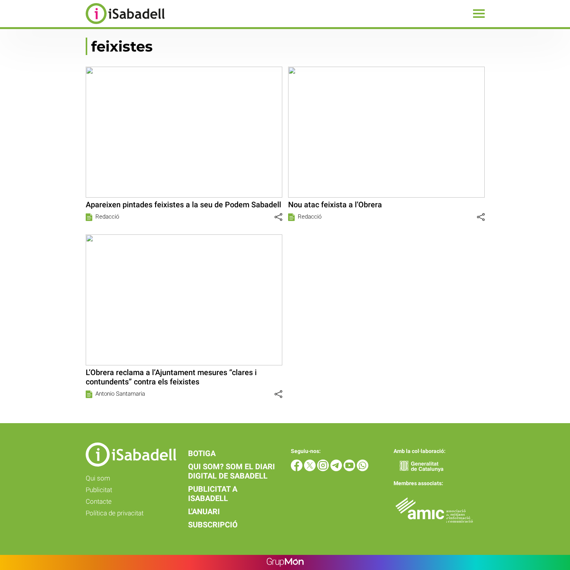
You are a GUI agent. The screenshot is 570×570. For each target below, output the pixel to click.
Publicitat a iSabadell (212, 493)
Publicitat (99, 490)
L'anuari (204, 511)
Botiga (202, 453)
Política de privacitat (114, 513)
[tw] (310, 469)
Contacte (99, 501)
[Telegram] (337, 469)
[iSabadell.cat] (82, 25)
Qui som (98, 478)
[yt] (350, 469)
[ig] (323, 469)
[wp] (362, 469)
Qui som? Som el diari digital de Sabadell (231, 471)
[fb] (297, 469)
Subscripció (213, 524)
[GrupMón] (285, 562)
